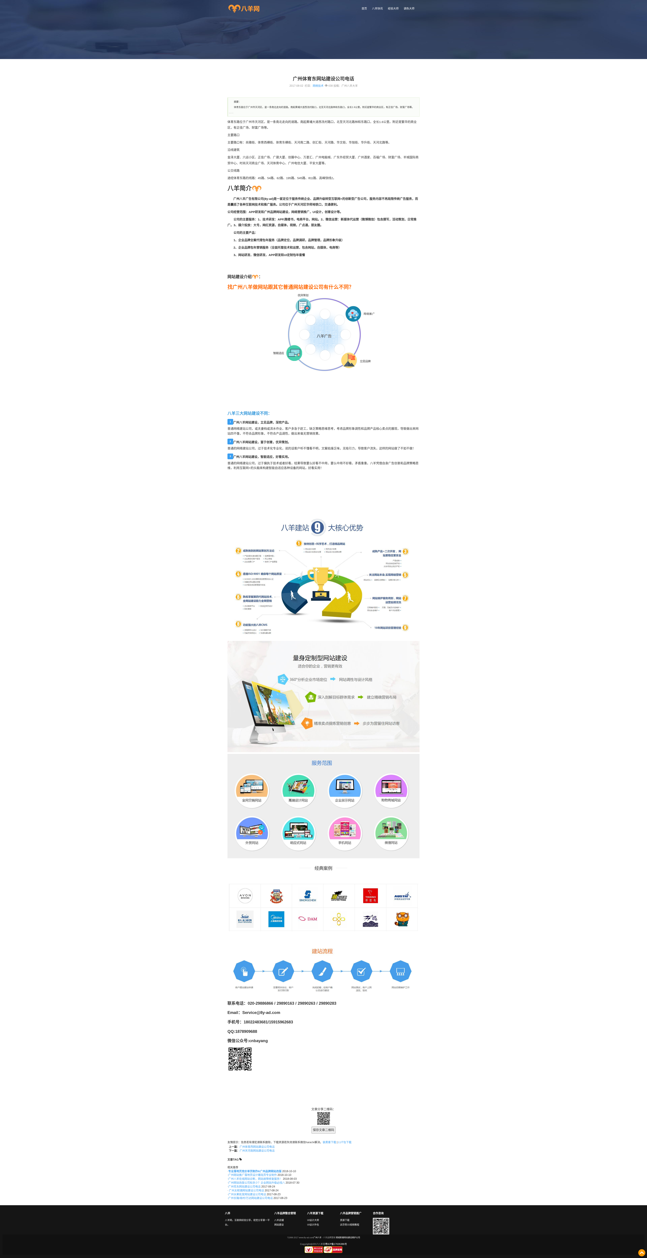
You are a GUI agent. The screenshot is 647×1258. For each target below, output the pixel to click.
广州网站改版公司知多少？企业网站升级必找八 (256, 1182)
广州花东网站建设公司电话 (244, 1186)
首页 (364, 8)
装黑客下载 (329, 1142)
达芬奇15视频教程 (349, 1224)
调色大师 (409, 8)
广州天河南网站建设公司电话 (257, 1150)
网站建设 (279, 1224)
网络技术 (318, 85)
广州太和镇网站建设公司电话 (246, 1190)
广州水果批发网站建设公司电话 (247, 1194)
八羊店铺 (279, 1220)
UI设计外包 (313, 1224)
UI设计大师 (313, 1220)
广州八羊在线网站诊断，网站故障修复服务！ (255, 1178)
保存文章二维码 (323, 1130)
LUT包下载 (344, 1142)
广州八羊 (317, 1237)
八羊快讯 (377, 8)
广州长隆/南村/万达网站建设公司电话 (250, 1198)
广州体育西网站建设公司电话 (257, 1146)
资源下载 (344, 1220)
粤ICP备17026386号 (336, 1244)
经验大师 (393, 8)
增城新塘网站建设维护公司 (348, 1237)
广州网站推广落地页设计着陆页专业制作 (252, 1175)
